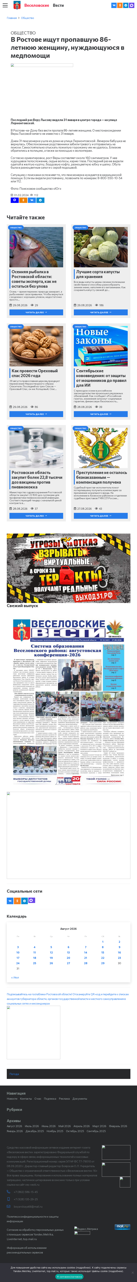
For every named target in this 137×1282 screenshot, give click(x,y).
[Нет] (132, 1272)
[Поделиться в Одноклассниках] (23, 200)
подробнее (83, 1267)
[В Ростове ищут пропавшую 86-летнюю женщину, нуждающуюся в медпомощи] (42, 65)
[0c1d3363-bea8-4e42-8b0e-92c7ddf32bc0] (68, 1032)
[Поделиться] (32, 200)
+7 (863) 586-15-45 (26, 1191)
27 (68, 963)
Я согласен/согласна (69, 1276)
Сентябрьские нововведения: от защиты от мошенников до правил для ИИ (101, 378)
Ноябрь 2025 (55, 1131)
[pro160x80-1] (116, 1169)
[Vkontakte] (114, 5)
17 (18, 957)
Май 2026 (64, 1126)
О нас (37, 1098)
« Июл (15, 977)
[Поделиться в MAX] (15, 200)
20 (68, 957)
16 (119, 952)
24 (18, 963)
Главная (12, 17)
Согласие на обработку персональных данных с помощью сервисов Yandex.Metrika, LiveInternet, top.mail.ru (35, 1234)
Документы (79, 1098)
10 (17, 952)
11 (34, 952)
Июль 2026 (32, 1126)
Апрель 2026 (81, 1126)
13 (68, 952)
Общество (27, 17)
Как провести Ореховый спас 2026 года (35, 373)
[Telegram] (125, 5)
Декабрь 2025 (35, 1131)
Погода (14, 1074)
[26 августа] (68, 702)
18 (34, 957)
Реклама (64, 1098)
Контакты (26, 1098)
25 (34, 963)
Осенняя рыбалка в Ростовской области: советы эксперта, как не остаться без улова (34, 279)
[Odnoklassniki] (120, 5)
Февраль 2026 (118, 1126)
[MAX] (131, 5)
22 (102, 957)
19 (51, 957)
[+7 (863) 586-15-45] (10, 1191)
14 (85, 952)
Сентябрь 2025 (96, 1131)
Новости (12, 1098)
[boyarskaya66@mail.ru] (10, 1206)
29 (103, 963)
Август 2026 (14, 1126)
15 (102, 952)
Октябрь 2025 (75, 1131)
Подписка (50, 1098)
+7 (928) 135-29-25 (26, 1199)
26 (51, 963)
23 (119, 957)
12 (51, 952)
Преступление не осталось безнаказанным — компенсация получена (101, 477)
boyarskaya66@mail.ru (28, 1206)
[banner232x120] (116, 1152)
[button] (5, 5)
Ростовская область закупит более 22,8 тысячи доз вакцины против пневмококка (37, 479)
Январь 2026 (15, 1131)
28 (85, 963)
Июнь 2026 (49, 1126)
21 (85, 957)
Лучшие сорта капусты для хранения (98, 274)
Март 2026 (99, 1126)
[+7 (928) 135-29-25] (10, 1199)
